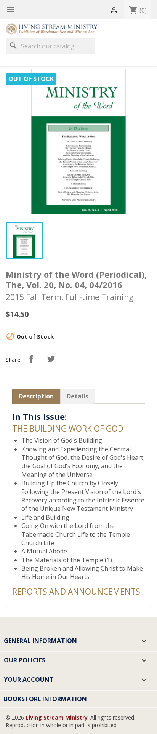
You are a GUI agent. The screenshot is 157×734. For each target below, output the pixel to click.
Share (31, 358)
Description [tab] (36, 396)
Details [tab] (77, 396)
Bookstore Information (45, 699)
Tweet (51, 358)
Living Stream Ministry (57, 717)
